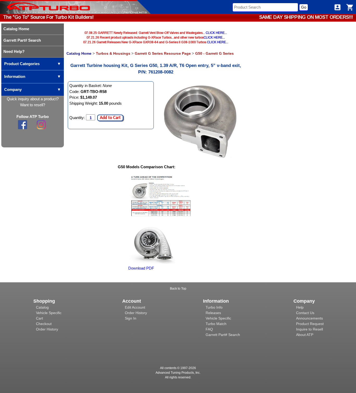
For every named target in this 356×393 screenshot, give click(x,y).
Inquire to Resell (309, 329)
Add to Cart (110, 118)
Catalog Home (78, 53)
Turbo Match (216, 324)
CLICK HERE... (216, 33)
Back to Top (178, 288)
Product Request (310, 324)
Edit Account (135, 307)
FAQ (209, 329)
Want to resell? (32, 105)
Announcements (309, 318)
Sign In (130, 318)
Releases (213, 313)
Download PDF (141, 268)
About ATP (304, 335)
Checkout (44, 324)
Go (303, 7)
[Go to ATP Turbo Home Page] (40, 7)
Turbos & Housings (113, 53)
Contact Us (305, 313)
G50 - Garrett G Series (214, 53)
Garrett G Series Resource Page (163, 53)
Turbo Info (214, 307)
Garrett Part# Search (223, 335)
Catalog (42, 307)
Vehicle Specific (49, 313)
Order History (47, 329)
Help (300, 307)
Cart (39, 318)
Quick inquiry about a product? (33, 99)
